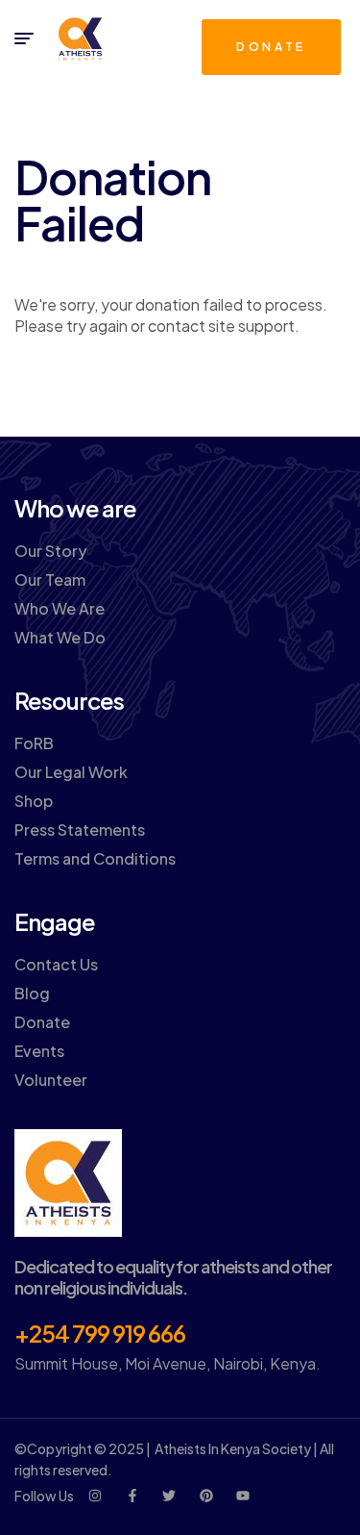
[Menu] (24, 38)
